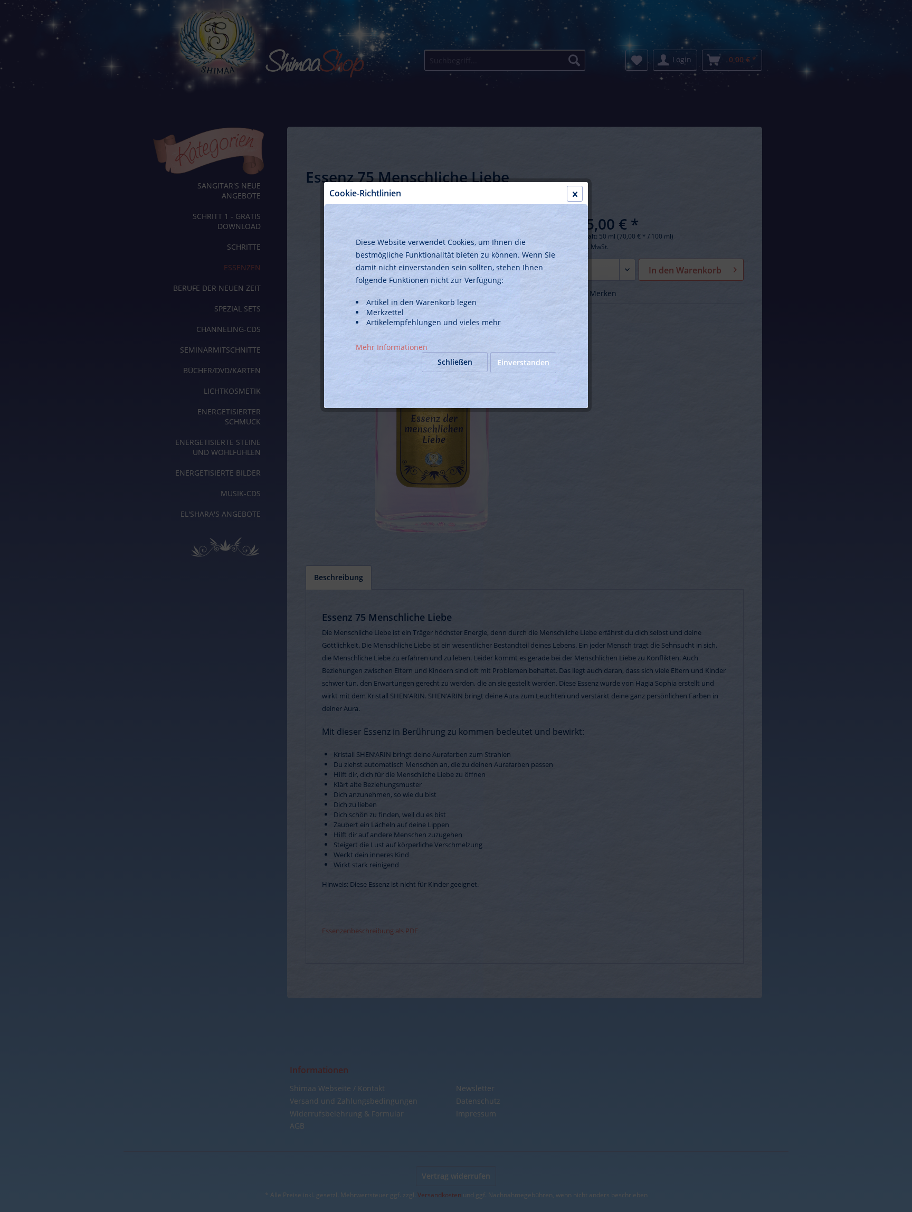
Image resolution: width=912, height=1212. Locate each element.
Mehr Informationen (392, 347)
